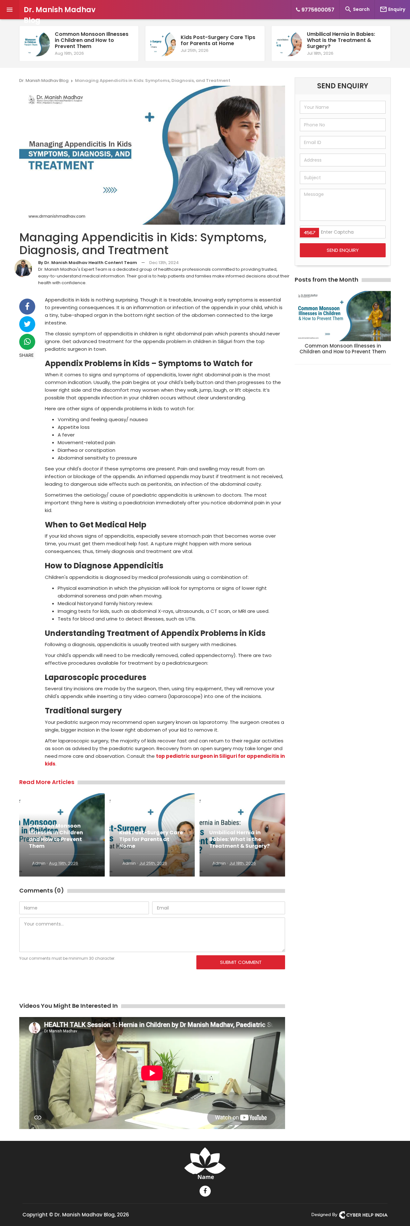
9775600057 (317, 9)
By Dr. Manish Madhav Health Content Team (87, 263)
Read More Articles (46, 782)
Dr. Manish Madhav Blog (59, 15)
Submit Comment (241, 962)
